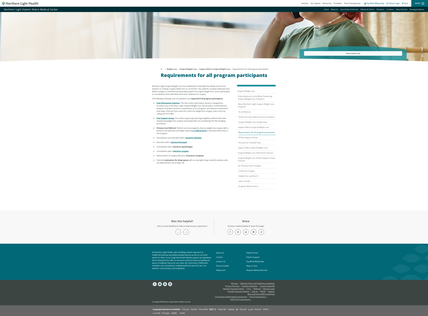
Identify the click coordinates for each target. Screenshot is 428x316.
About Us (334, 9)
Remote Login (269, 289)
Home (326, 9)
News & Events (401, 9)
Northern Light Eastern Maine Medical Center (31, 9)
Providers (338, 3)
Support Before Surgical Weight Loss (214, 69)
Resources (327, 3)
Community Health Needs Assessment (231, 297)
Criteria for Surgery (247, 171)
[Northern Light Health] (53, 3)
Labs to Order (244, 181)
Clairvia (255, 291)
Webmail (257, 289)
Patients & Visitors (367, 9)
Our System (315, 3)
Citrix (249, 289)
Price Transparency (352, 3)
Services (304, 3)
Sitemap (234, 283)
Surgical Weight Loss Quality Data (253, 122)
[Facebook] (155, 284)
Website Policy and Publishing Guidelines (257, 283)
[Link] (230, 232)
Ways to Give (251, 266)
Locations (390, 9)
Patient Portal (252, 253)
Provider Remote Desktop (238, 291)
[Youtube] (160, 284)
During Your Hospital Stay (250, 142)
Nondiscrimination (250, 286)
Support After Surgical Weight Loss (253, 148)
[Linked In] (170, 284)
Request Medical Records (257, 270)
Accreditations (245, 112)
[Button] (178, 232)
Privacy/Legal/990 (267, 286)
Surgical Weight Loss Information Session (255, 153)
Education (380, 9)
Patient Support (253, 257)
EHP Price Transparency (240, 299)
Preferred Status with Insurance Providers (256, 117)
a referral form (200, 130)
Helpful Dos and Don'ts (248, 176)
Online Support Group (248, 137)
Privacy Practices (232, 286)
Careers (219, 257)
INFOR (262, 291)
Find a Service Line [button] (353, 53)
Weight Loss (172, 69)
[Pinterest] (165, 284)
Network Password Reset (233, 289)
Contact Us (220, 261)
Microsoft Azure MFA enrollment (261, 294)
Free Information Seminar (168, 103)
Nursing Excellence (417, 9)
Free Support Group (165, 118)
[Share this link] (261, 232)
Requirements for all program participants (257, 132)
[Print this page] (246, 232)
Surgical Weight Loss (188, 69)
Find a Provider (222, 266)
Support (271, 291)
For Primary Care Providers (249, 166)
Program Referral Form (248, 186)
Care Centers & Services (349, 9)
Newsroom (220, 270)
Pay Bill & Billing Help (255, 261)
